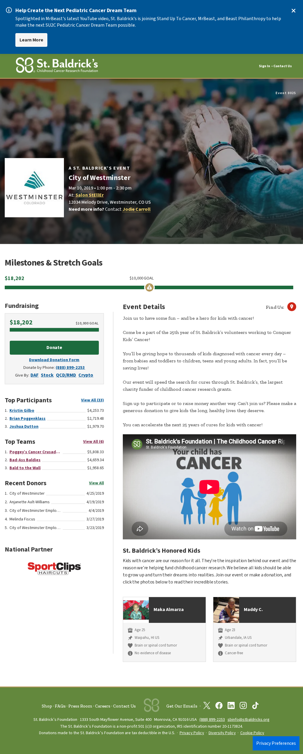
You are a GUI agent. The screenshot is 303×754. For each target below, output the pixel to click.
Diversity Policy (222, 733)
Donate (54, 347)
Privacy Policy (192, 733)
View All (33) (92, 400)
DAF (34, 375)
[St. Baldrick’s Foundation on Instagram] (243, 706)
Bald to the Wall (25, 468)
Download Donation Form (54, 360)
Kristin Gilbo (21, 411)
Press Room (80, 706)
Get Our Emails (181, 706)
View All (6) (93, 442)
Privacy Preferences (276, 743)
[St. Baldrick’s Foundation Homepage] (57, 66)
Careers (102, 706)
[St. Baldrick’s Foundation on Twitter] (206, 706)
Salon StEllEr (89, 195)
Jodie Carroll (137, 209)
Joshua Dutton (23, 427)
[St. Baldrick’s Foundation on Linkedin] (231, 706)
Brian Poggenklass (27, 419)
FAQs (60, 706)
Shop (47, 706)
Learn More (31, 40)
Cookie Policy (252, 733)
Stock (47, 375)
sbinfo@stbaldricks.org (249, 719)
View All (96, 483)
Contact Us (282, 66)
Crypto (85, 375)
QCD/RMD (66, 375)
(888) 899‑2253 (212, 719)
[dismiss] (293, 10)
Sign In (264, 66)
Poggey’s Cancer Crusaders (35, 452)
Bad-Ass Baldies (25, 460)
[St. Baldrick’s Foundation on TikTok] (255, 706)
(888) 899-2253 (70, 367)
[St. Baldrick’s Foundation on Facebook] (219, 706)
